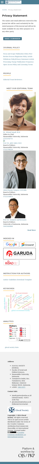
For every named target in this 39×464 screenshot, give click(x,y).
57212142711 (8, 139)
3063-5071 (21, 387)
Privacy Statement (22, 59)
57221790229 (8, 149)
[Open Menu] (2, 2)
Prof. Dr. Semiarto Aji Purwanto (14, 220)
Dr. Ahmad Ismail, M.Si (11, 132)
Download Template (24, 280)
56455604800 (8, 226)
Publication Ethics (22, 54)
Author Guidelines (10, 280)
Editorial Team (8, 80)
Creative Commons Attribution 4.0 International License (17, 434)
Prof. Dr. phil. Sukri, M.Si (12, 143)
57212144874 (8, 196)
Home (4, 10)
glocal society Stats (12, 347)
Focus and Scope (9, 54)
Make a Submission (12, 39)
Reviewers (18, 80)
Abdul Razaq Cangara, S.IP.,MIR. (15, 190)
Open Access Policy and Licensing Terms (18, 64)
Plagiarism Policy (21, 56)
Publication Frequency (25, 62)
